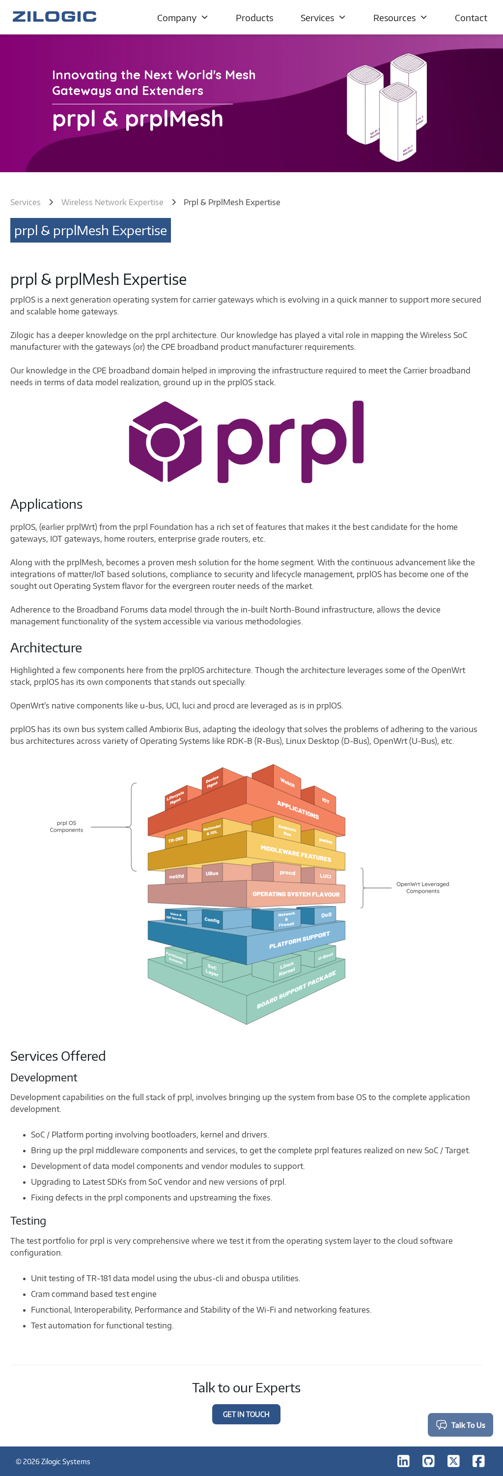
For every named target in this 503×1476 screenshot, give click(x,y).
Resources (394, 17)
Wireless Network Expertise (112, 202)
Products (254, 17)
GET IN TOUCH (246, 1414)
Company (176, 17)
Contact (471, 17)
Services (317, 17)
